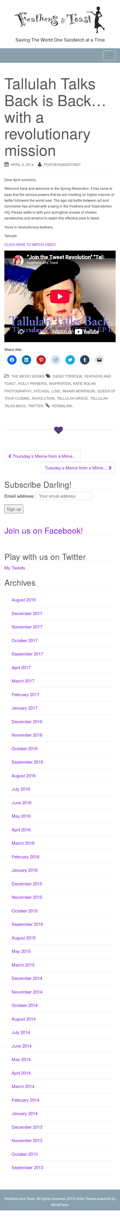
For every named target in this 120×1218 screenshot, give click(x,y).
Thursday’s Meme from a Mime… (44, 456)
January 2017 (25, 708)
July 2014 (21, 1032)
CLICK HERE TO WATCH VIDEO (30, 244)
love (55, 390)
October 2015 (25, 911)
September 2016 (27, 762)
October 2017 (25, 640)
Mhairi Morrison (79, 390)
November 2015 (27, 897)
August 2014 (24, 1019)
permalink (62, 405)
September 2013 (27, 1167)
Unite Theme (86, 1198)
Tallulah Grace (72, 398)
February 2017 (25, 694)
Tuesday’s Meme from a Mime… (77, 468)
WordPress (59, 1204)
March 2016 (23, 843)
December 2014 (27, 978)
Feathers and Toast (19, 1198)
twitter (35, 405)
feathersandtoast (62, 164)
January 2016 (25, 870)
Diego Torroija (67, 376)
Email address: (19, 496)
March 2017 (23, 681)
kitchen (41, 390)
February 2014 (25, 1100)
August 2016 (24, 775)
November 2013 (27, 1140)
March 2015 (23, 965)
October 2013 (25, 1154)
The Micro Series (28, 376)
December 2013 (27, 1127)
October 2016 (25, 748)
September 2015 (27, 924)
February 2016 (25, 856)
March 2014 (23, 1086)
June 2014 (21, 1046)
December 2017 (27, 613)
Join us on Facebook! (43, 530)
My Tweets (14, 568)
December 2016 (27, 721)
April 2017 (21, 667)
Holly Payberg (32, 383)
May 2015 (21, 951)
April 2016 (21, 829)
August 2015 (24, 938)
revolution (43, 398)
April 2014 (21, 1073)
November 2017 (27, 627)
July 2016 (21, 789)
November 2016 (27, 735)
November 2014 (27, 992)
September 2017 (27, 654)
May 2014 (21, 1059)
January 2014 (25, 1113)
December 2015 (27, 884)
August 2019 (24, 600)
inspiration (60, 383)
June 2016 (21, 802)
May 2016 (21, 816)
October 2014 (25, 1005)
